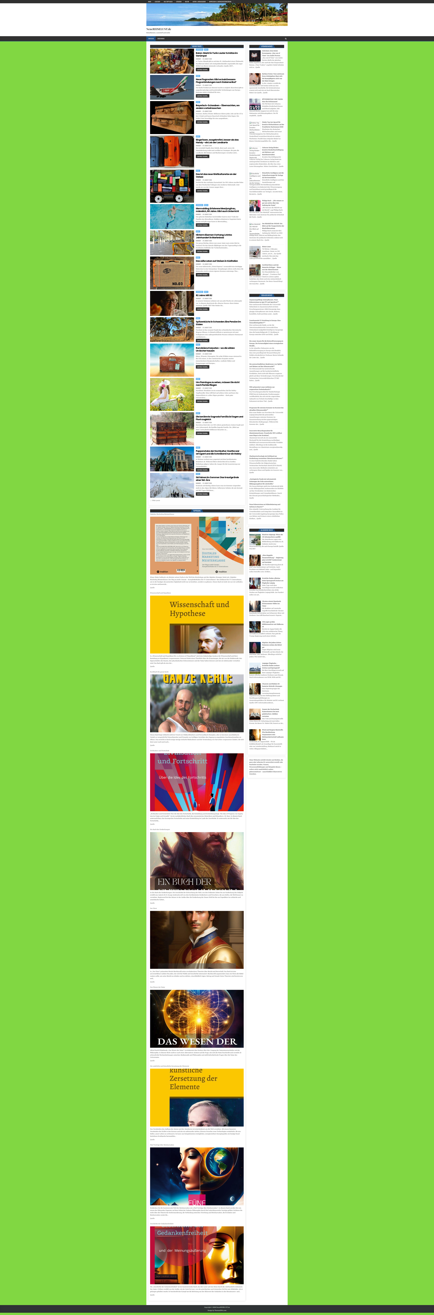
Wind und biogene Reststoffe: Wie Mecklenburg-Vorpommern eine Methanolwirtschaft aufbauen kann (273, 734)
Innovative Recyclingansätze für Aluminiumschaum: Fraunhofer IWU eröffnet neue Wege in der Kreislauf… (265, 433)
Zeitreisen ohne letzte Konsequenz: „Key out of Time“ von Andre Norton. (271, 53)
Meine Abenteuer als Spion (159, 827)
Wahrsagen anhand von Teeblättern (162, 1221)
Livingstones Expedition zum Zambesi (163, 985)
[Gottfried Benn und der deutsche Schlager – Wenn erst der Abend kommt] (255, 275)
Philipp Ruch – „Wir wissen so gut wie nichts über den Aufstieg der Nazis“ (273, 203)
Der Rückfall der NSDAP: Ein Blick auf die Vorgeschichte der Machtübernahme (273, 226)
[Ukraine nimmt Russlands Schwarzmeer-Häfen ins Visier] (255, 611)
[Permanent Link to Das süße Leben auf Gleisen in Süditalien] (172, 273)
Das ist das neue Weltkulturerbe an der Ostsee (216, 175)
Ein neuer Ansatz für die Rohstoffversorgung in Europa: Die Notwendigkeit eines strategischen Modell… (266, 343)
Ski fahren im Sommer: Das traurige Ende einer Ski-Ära (217, 479)
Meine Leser (266, 246)
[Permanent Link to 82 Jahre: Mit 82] (172, 303)
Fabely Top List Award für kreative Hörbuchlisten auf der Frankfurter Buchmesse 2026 (273, 124)
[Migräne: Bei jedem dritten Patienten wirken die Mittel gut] (255, 653)
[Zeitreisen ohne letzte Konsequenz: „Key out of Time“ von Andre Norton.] (255, 61)
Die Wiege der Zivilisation (159, 1064)
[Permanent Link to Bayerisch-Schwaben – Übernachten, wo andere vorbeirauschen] (172, 117)
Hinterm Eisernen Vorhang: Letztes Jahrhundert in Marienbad (214, 236)
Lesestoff (157, 1)
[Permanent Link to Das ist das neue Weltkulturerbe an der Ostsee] (172, 186)
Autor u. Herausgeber (199, 1)
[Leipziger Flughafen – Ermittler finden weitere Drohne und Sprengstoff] (255, 673)
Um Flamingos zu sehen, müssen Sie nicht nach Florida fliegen (217, 384)
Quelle (152, 587)
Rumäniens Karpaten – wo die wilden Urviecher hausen (215, 349)
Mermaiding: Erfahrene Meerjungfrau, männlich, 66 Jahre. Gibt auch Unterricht (217, 210)
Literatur (179, 1)
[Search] (286, 38)
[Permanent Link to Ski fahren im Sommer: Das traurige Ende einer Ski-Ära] (172, 485)
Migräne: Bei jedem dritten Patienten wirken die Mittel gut (272, 645)
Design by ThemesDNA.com (217, 1310)
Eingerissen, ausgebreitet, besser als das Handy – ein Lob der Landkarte (217, 141)
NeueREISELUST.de (158, 29)
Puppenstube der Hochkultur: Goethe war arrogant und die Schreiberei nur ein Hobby (218, 452)
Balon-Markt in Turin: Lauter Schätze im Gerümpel (217, 54)
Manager (198, 59)
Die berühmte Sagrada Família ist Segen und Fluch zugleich (219, 418)
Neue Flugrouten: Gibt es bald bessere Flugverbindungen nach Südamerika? (216, 81)
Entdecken (199, 50)
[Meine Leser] (255, 257)
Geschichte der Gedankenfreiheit (161, 751)
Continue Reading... (202, 69)
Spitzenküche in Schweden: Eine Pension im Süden (218, 323)
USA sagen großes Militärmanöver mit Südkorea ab (272, 624)
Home (149, 1)
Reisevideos (161, 38)
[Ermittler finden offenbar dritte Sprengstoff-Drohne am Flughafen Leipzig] (255, 588)
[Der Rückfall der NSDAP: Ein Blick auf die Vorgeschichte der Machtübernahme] (255, 234)
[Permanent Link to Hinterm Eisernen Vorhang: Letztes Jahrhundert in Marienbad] (172, 242)
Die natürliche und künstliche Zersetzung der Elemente (169, 593)
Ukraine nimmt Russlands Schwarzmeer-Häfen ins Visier (271, 603)
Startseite (151, 38)
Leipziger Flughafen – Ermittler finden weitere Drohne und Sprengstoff (271, 665)
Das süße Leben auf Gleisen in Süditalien (217, 261)
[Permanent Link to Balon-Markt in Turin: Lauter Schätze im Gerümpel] (172, 61)
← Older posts (155, 500)
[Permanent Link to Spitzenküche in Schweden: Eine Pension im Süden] (172, 329)
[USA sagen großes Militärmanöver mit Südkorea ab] (255, 632)
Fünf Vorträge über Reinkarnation (162, 672)
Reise (206, 50)
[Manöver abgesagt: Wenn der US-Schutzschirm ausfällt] (255, 545)
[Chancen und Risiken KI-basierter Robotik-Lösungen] (255, 694)
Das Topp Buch (168, 1)
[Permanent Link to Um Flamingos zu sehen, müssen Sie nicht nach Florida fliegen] (172, 394)
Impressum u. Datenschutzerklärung (220, 1)
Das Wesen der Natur (157, 514)
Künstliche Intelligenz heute (160, 1142)
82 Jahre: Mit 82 (204, 295)
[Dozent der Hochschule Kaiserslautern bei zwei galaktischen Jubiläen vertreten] (255, 719)
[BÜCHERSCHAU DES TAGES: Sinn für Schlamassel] (255, 109)
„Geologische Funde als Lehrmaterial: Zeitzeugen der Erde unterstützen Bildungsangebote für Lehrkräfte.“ (262, 481)
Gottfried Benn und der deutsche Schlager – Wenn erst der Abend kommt (271, 267)
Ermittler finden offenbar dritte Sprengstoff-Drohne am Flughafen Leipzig (272, 580)
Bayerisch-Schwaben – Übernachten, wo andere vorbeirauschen (217, 107)
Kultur (187, 1)
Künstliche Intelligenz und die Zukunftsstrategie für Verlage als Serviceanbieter (273, 175)
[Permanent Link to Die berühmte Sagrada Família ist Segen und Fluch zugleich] (172, 428)
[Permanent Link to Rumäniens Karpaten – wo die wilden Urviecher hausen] (172, 360)
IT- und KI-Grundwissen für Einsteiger (164, 906)
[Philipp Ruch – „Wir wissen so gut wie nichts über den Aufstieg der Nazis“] (255, 211)
